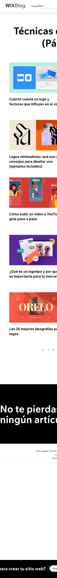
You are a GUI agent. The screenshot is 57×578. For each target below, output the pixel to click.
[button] (50, 568)
